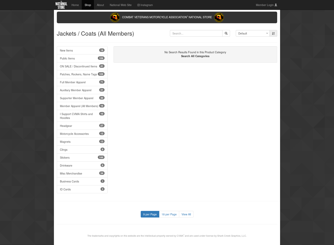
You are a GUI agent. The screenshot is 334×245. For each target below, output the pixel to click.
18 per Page (169, 214)
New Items (81, 50)
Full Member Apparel (81, 82)
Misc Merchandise (81, 173)
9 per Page (150, 214)
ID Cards (81, 189)
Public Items (81, 58)
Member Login (265, 5)
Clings (81, 149)
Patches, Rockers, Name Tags (81, 74)
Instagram (146, 5)
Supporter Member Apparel (81, 98)
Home (75, 5)
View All (186, 214)
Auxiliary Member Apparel (81, 90)
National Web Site (121, 5)
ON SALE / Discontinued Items (81, 66)
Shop (88, 5)
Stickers (81, 157)
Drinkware (81, 165)
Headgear (81, 126)
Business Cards (81, 181)
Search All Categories (195, 56)
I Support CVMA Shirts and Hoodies (81, 116)
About (100, 5)
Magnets (81, 142)
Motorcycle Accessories (81, 134)
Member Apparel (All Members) (81, 106)
